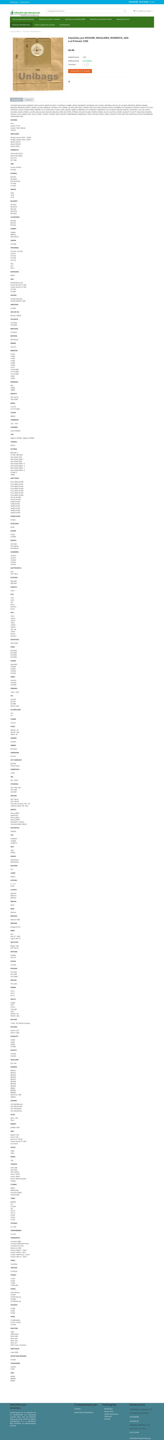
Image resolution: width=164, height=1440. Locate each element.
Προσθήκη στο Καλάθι (80, 71)
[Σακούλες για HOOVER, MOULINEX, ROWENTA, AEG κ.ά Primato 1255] (38, 64)
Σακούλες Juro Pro (123, 19)
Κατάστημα (14, 2)
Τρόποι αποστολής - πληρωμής (111, 1415)
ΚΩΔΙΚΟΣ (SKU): (73, 57)
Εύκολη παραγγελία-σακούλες (23, 19)
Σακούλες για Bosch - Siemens (49, 19)
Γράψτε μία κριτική (75, 45)
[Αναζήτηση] (124, 11)
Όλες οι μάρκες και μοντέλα (45, 25)
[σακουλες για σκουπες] (25, 12)
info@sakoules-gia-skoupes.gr (140, 1438)
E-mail (152, 2)
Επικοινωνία (24, 2)
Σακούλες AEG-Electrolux (21, 25)
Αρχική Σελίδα (15, 31)
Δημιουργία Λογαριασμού (83, 1412)
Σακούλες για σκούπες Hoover (101, 19)
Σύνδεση (77, 1409)
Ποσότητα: (72, 64)
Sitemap (107, 1419)
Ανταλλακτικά (65, 25)
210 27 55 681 (134, 1432)
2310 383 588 (134, 1417)
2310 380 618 (134, 1421)
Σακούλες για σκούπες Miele (75, 19)
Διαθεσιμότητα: (73, 61)
